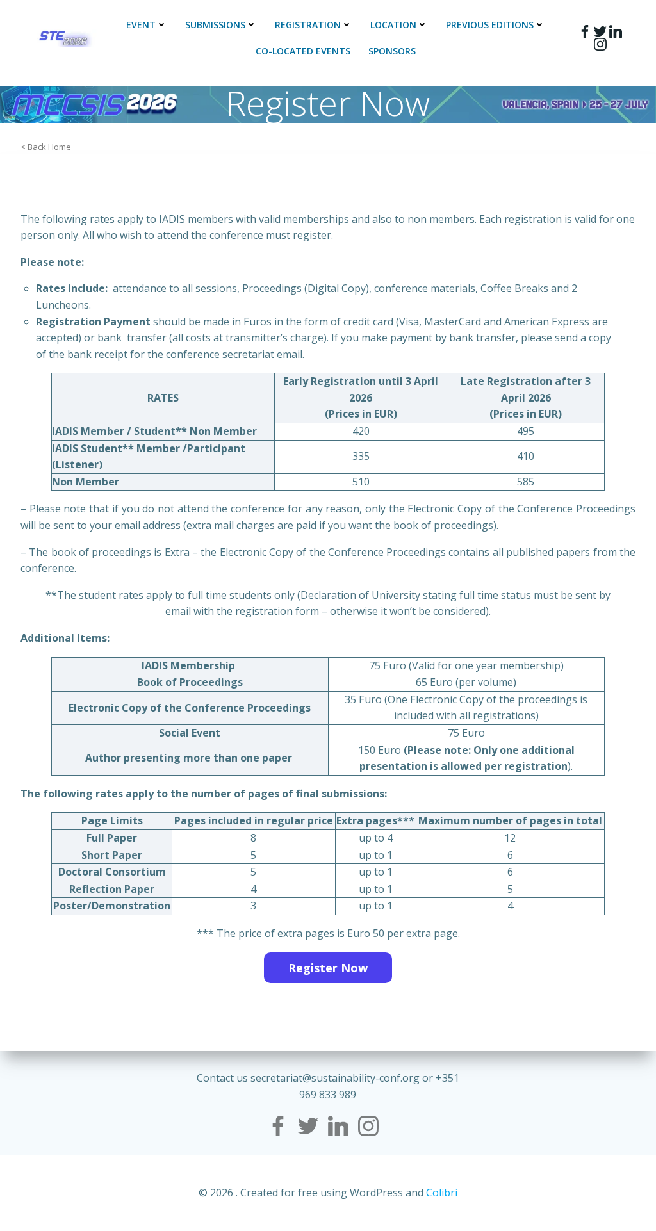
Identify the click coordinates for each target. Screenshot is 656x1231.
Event (141, 25)
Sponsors (392, 51)
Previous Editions (490, 25)
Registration (308, 25)
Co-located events (303, 51)
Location (393, 25)
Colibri (441, 1193)
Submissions (215, 25)
